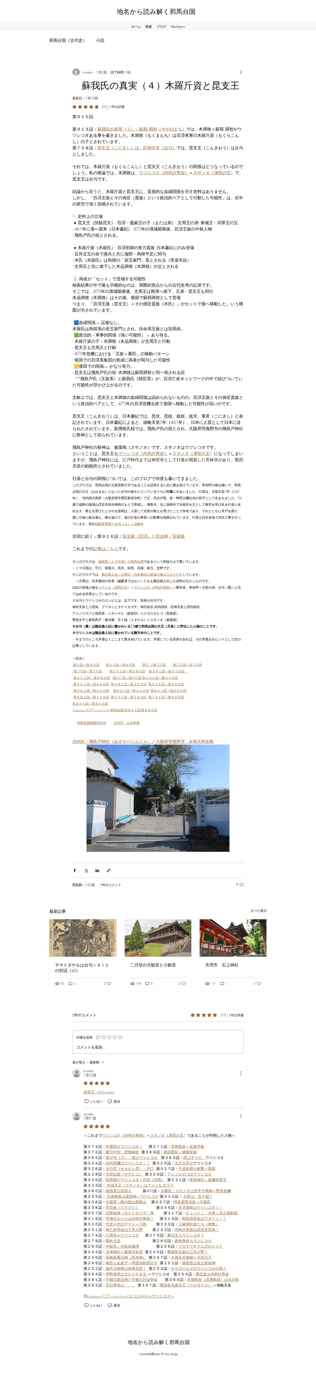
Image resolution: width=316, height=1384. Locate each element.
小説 (100, 40)
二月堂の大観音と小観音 (153, 965)
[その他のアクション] (241, 72)
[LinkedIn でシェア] (97, 870)
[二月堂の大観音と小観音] (158, 938)
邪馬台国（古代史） (68, 40)
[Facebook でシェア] (74, 870)
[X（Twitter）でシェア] (86, 870)
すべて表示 (259, 910)
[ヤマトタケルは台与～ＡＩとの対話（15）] (83, 938)
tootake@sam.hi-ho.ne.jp (158, 1354)
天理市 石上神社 (222, 965)
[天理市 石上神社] (233, 938)
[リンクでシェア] (108, 870)
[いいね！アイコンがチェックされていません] (87, 1101)
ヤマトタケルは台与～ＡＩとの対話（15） (82, 967)
